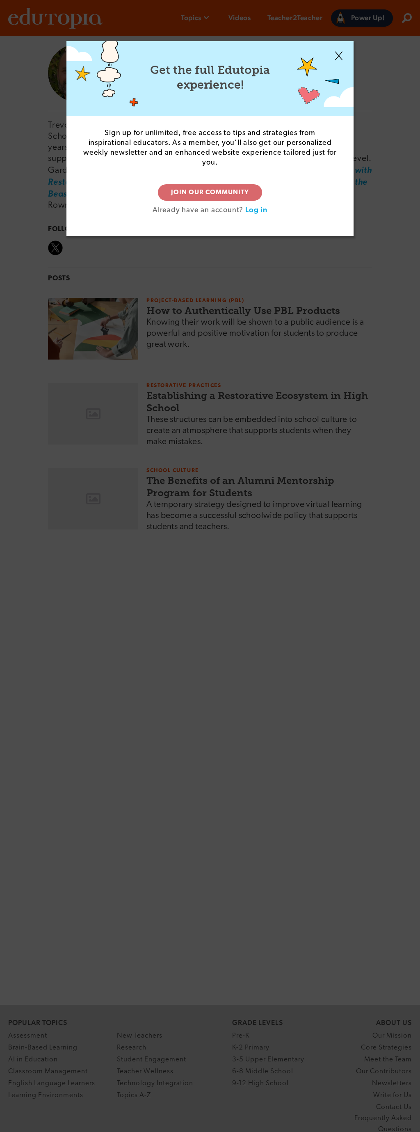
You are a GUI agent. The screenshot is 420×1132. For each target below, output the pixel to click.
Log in (256, 209)
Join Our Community (210, 192)
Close (339, 56)
